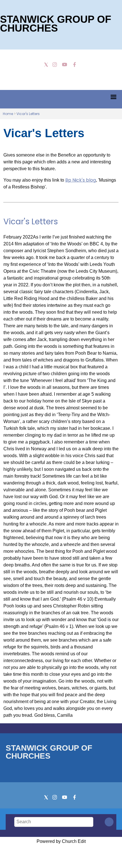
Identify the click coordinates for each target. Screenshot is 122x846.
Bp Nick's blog (80, 180)
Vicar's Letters (28, 113)
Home (8, 113)
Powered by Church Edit (61, 841)
